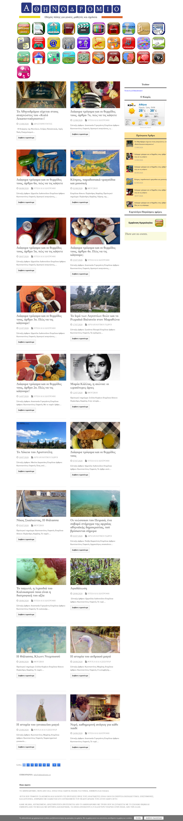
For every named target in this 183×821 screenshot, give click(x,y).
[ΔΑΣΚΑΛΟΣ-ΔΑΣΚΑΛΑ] (128, 57)
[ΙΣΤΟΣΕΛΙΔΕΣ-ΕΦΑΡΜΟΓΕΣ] (53, 43)
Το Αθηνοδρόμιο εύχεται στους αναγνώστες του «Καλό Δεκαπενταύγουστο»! (37, 115)
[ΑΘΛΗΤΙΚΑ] (113, 43)
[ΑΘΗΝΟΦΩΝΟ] (158, 57)
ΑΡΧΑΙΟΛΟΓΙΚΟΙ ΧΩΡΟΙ (100, 324)
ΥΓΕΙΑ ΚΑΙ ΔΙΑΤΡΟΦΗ (98, 120)
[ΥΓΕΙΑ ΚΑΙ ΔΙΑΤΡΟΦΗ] (98, 43)
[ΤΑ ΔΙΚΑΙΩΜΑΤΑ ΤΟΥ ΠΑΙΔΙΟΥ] (23, 43)
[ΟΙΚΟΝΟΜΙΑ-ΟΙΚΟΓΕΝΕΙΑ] (143, 57)
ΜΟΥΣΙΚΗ (93, 188)
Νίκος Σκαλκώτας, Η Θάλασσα (37, 520)
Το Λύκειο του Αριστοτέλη (34, 452)
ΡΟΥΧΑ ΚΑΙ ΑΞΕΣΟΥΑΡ (99, 662)
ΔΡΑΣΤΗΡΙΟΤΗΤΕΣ (43, 124)
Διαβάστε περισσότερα (26, 138)
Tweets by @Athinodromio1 (133, 91)
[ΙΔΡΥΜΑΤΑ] (143, 28)
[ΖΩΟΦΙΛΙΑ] (23, 72)
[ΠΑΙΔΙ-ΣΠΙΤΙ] (38, 57)
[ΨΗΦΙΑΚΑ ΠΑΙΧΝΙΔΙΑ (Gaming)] (38, 43)
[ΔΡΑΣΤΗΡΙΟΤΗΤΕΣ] (23, 57)
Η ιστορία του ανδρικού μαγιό (90, 656)
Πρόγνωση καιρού (145, 127)
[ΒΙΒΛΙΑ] (68, 28)
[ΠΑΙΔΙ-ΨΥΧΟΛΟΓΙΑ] (128, 43)
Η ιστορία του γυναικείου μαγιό (37, 724)
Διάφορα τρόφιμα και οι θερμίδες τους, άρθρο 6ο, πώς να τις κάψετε (39, 181)
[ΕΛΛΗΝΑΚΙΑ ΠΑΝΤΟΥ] (158, 28)
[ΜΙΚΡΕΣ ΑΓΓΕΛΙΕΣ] (38, 28)
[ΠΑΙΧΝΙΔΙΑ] (143, 43)
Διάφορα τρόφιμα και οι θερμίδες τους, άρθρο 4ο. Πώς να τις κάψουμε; (92, 251)
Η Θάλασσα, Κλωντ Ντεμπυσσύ (38, 656)
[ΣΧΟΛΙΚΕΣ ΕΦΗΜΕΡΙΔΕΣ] (98, 57)
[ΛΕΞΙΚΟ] (113, 57)
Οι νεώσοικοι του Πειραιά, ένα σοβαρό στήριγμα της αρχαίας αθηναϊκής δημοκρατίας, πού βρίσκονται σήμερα (91, 525)
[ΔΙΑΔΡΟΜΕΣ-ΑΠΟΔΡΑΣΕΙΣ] (158, 43)
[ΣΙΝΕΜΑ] (83, 28)
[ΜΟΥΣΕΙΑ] (53, 28)
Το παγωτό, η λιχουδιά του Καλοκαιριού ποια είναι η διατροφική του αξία (34, 592)
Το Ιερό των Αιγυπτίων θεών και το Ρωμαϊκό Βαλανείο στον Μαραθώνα (94, 317)
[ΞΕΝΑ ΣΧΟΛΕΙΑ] (83, 57)
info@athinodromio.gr (42, 775)
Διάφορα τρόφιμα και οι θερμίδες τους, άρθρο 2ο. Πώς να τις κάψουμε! (39, 387)
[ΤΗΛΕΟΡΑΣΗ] (98, 28)
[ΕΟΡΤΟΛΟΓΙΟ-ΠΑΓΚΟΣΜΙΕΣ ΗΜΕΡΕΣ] (23, 28)
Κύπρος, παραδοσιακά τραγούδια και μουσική (150, 179)
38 (54, 765)
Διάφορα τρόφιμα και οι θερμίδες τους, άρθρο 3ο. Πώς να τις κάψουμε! (39, 319)
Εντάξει (138, 818)
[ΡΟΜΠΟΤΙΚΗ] (83, 43)
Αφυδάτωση (78, 588)
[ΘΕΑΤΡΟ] (113, 28)
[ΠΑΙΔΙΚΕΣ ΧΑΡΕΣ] (68, 57)
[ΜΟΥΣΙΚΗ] (68, 43)
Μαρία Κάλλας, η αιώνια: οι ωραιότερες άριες (89, 385)
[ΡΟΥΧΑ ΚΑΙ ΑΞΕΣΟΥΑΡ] (53, 57)
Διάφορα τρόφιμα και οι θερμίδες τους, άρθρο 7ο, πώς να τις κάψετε (93, 113)
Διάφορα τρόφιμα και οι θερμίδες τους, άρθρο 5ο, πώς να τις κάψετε (39, 249)
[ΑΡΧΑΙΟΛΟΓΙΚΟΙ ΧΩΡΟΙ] (128, 28)
